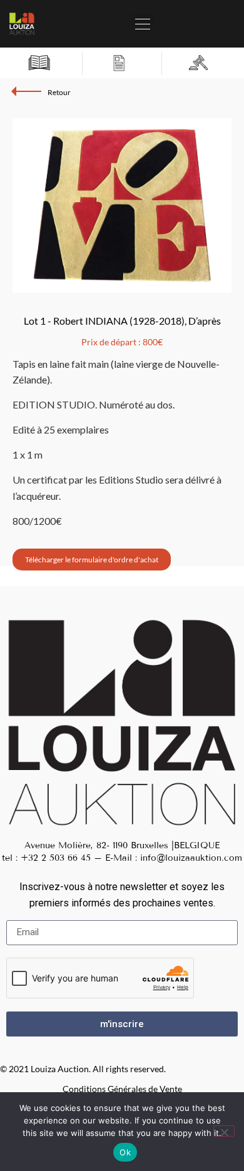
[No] (224, 1131)
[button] (142, 21)
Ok (125, 1152)
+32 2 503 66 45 (56, 858)
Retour (59, 92)
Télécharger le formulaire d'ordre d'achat (91, 559)
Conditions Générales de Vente (122, 1088)
